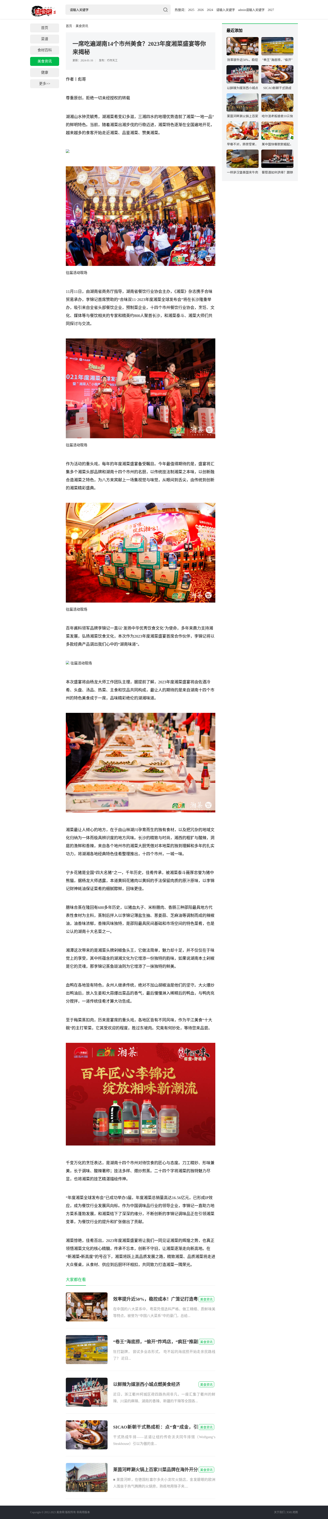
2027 (271, 10)
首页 (44, 28)
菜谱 (44, 39)
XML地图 (292, 1512)
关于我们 (279, 1512)
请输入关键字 (225, 10)
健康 (44, 72)
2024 (210, 10)
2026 (200, 10)
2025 (191, 10)
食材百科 (44, 50)
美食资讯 (44, 61)
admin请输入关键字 (251, 10)
